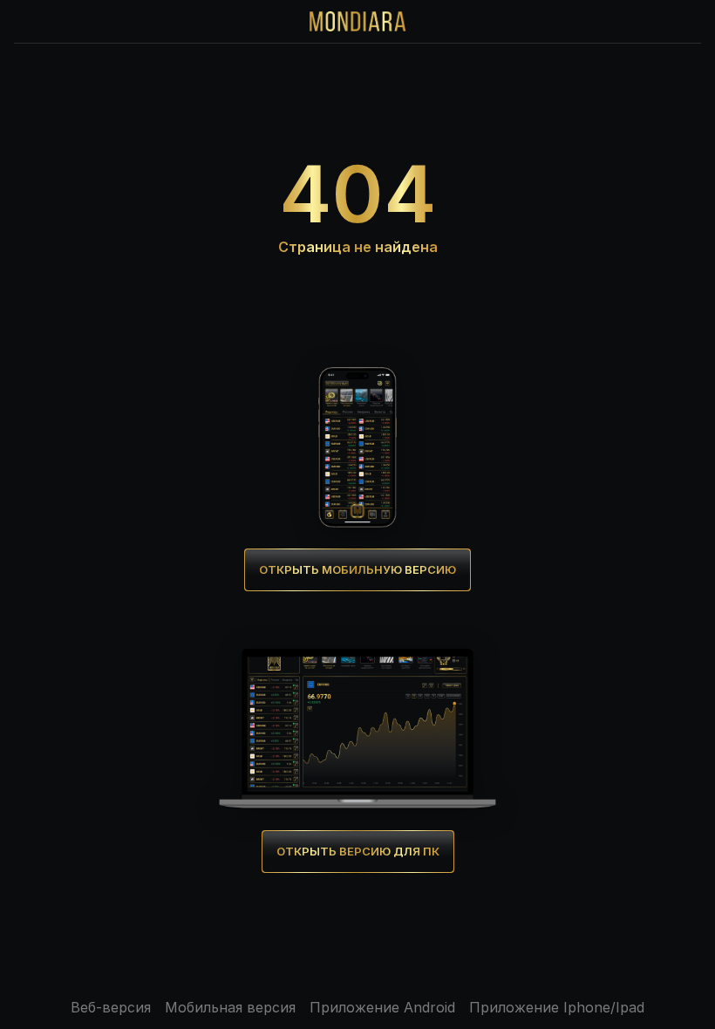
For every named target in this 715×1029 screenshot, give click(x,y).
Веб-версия (111, 1007)
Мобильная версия (230, 1007)
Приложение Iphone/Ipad (556, 1007)
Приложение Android (382, 1007)
